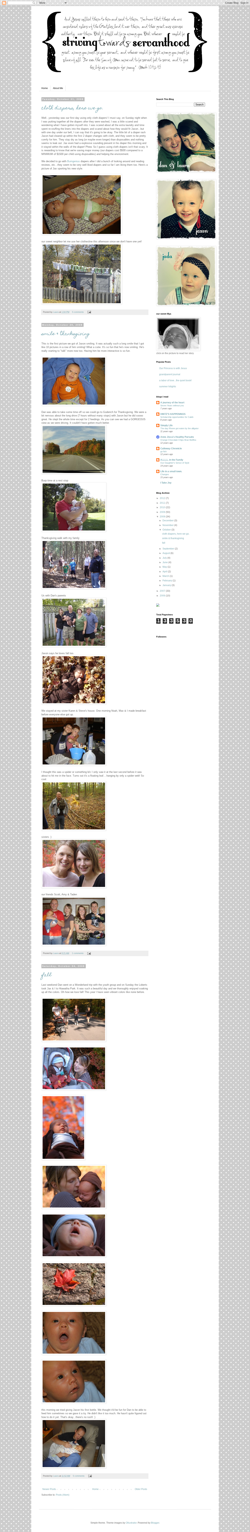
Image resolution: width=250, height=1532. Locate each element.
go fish (163, 451)
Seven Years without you (172, 405)
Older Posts (141, 1489)
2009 (163, 512)
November (168, 525)
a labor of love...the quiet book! (175, 380)
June (165, 562)
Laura (56, 312)
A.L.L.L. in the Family (171, 460)
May (165, 567)
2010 (163, 507)
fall (46, 975)
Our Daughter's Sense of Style (174, 463)
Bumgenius (73, 161)
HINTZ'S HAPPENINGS (173, 414)
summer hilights (167, 386)
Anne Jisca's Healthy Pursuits (177, 437)
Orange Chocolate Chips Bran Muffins (178, 440)
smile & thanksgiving (65, 334)
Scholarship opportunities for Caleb (176, 417)
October (166, 529)
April (165, 571)
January (167, 585)
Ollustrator (131, 1522)
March (166, 576)
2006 (163, 595)
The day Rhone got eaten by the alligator (179, 428)
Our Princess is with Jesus (173, 368)
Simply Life (166, 425)
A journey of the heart (172, 402)
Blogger (155, 1522)
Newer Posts (49, 1489)
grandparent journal (169, 374)
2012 (163, 498)
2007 (163, 591)
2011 (163, 503)
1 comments (78, 953)
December (168, 520)
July (164, 558)
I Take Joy (165, 482)
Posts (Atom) (62, 1494)
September (168, 548)
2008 (163, 516)
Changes (164, 474)
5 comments (78, 312)
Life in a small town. (171, 471)
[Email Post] (89, 312)
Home (44, 88)
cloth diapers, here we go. (72, 108)
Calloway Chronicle (171, 448)
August (166, 553)
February (167, 580)
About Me (58, 88)
